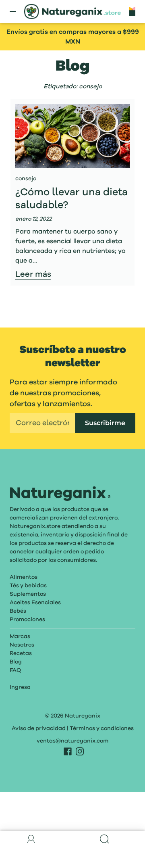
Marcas (20, 636)
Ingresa (20, 687)
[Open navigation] (18, 12)
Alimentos (23, 577)
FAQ (15, 670)
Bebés (18, 611)
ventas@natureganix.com (72, 741)
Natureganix (82, 716)
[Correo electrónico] (42, 423)
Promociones (27, 619)
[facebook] (68, 751)
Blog (16, 662)
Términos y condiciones (102, 728)
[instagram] (80, 751)
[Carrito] (132, 11)
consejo (25, 179)
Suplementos (28, 594)
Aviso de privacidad (39, 728)
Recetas (21, 653)
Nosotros (22, 645)
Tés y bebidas (28, 585)
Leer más (33, 275)
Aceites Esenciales (35, 602)
